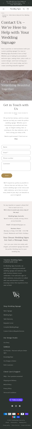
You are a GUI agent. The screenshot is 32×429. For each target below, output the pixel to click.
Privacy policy (6, 425)
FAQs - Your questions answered (13, 376)
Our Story (6, 342)
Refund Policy (7, 384)
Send (6, 175)
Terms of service (16, 425)
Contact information (25, 425)
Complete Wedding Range (11, 327)
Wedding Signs (8, 315)
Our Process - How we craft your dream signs (15, 352)
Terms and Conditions (10, 392)
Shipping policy (22, 422)
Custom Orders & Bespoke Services (14, 331)
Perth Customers (8, 365)
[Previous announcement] (3, 3)
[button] (4, 9)
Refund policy (14, 422)
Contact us (7, 346)
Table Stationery (8, 319)
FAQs (16, 138)
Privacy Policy (7, 388)
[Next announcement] (29, 3)
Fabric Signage (8, 311)
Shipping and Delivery (10, 380)
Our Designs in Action (10, 361)
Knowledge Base (8, 357)
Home (2, 13)
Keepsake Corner (8, 323)
